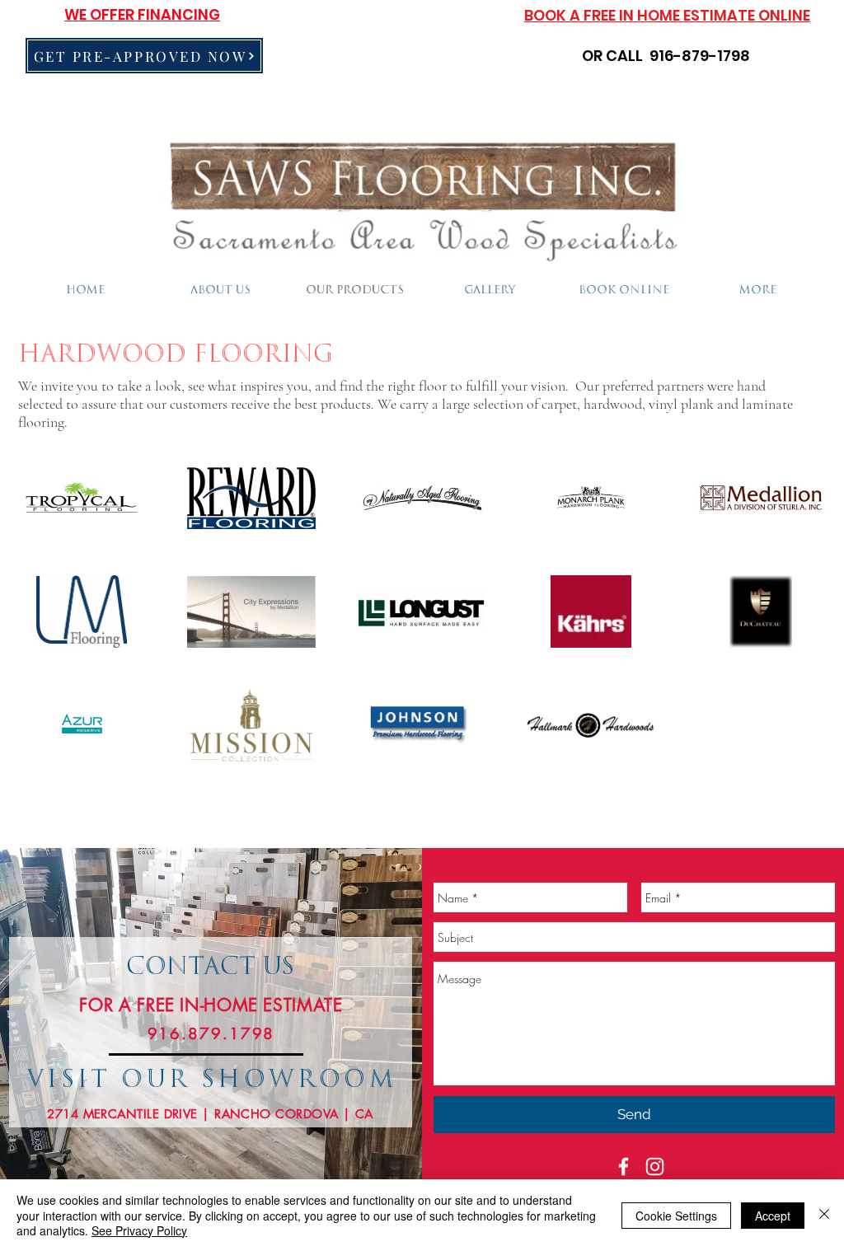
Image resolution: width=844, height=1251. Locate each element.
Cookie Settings (676, 1215)
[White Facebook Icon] (623, 1166)
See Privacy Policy (139, 1230)
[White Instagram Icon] (655, 1166)
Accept (772, 1215)
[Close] (824, 1215)
